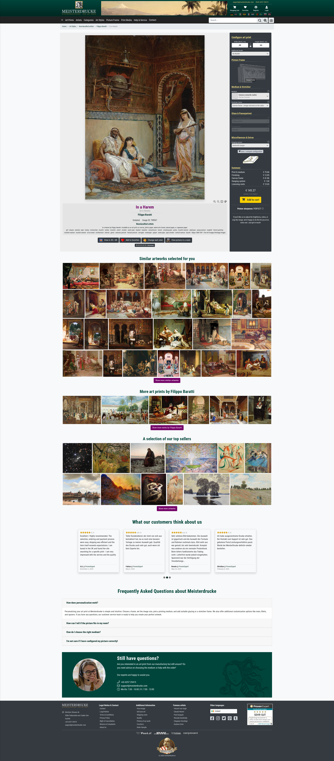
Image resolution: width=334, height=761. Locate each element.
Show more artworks (167, 508)
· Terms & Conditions (106, 715)
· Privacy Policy (104, 718)
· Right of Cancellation (107, 721)
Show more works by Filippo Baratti (167, 427)
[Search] (260, 20)
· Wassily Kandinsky (180, 718)
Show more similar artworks (167, 380)
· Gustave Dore (178, 724)
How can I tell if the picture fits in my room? (87, 623)
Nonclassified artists (86, 26)
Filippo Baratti (102, 26)
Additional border (237, 50)
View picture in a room (180, 240)
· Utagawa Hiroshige (180, 721)
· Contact (102, 708)
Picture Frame (112, 20)
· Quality (139, 718)
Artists (79, 20)
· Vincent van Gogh (180, 708)
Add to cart (252, 199)
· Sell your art (140, 712)
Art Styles (100, 20)
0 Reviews (150, 245)
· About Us (102, 727)
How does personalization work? (82, 602)
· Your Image (140, 708)
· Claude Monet (178, 712)
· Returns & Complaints (107, 724)
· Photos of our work (143, 721)
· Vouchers (140, 724)
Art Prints (69, 20)
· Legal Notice (104, 712)
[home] (62, 20)
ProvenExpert (93, 566)
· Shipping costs (141, 715)
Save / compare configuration (251, 151)
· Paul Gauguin (178, 715)
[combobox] (250, 54)
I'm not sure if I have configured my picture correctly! (92, 641)
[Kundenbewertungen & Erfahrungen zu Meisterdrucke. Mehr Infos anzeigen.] (260, 714)
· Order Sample (141, 727)
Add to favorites (131, 240)
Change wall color (154, 240)
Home (64, 26)
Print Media (126, 20)
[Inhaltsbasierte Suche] (265, 20)
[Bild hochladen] (271, 20)
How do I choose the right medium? (83, 632)
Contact (152, 20)
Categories (89, 20)
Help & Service (140, 20)
